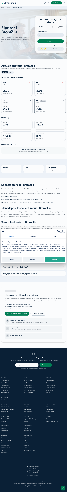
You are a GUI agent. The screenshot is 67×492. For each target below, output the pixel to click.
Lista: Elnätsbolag (28, 392)
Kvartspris (5, 72)
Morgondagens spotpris (7, 409)
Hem (2, 7)
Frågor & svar (4, 430)
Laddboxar (49, 414)
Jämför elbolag (28, 380)
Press (25, 440)
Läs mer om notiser (38, 313)
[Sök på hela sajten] (48, 3)
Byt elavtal (4, 383)
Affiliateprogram (28, 435)
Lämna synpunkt (5, 443)
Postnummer (43, 31)
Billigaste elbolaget (29, 387)
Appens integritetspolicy (7, 455)
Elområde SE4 (5, 419)
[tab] (44, 27)
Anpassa (32, 259)
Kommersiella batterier (52, 421)
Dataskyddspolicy (6, 447)
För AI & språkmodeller (29, 450)
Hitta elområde (28, 411)
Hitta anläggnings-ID (29, 414)
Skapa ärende (4, 438)
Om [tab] (55, 236)
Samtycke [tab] (11, 236)
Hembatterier (49, 409)
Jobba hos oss (27, 430)
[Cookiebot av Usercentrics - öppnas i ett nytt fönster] (58, 231)
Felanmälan (4, 435)
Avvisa (12, 259)
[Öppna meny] (64, 3)
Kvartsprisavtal (5, 392)
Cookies (3, 450)
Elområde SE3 (5, 416)
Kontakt (3, 428)
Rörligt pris (4, 395)
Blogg (25, 447)
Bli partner (26, 433)
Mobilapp (26, 416)
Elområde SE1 (4, 411)
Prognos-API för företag (30, 419)
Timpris (10, 72)
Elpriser (8, 7)
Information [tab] (33, 236)
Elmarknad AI (27, 406)
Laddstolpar (49, 416)
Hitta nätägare (27, 409)
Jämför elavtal (5, 380)
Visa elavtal (49, 41)
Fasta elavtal (4, 397)
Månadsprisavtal (5, 387)
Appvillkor (4, 452)
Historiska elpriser (50, 387)
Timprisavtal (4, 390)
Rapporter (26, 445)
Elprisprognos (49, 390)
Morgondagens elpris (51, 385)
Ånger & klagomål (6, 440)
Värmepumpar (50, 411)
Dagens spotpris (5, 406)
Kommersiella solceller (52, 419)
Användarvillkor (5, 445)
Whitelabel (26, 438)
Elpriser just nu (50, 380)
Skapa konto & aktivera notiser (18, 313)
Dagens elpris (49, 383)
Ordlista (3, 433)
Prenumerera (45, 365)
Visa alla (3, 400)
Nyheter (26, 443)
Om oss (26, 428)
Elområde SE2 (5, 414)
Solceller (48, 406)
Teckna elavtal (5, 385)
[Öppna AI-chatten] (63, 488)
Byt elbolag (26, 383)
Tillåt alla (54, 259)
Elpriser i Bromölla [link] (17, 7)
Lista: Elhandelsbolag (29, 390)
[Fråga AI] (45, 3)
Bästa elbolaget (28, 385)
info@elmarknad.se (34, 475)
